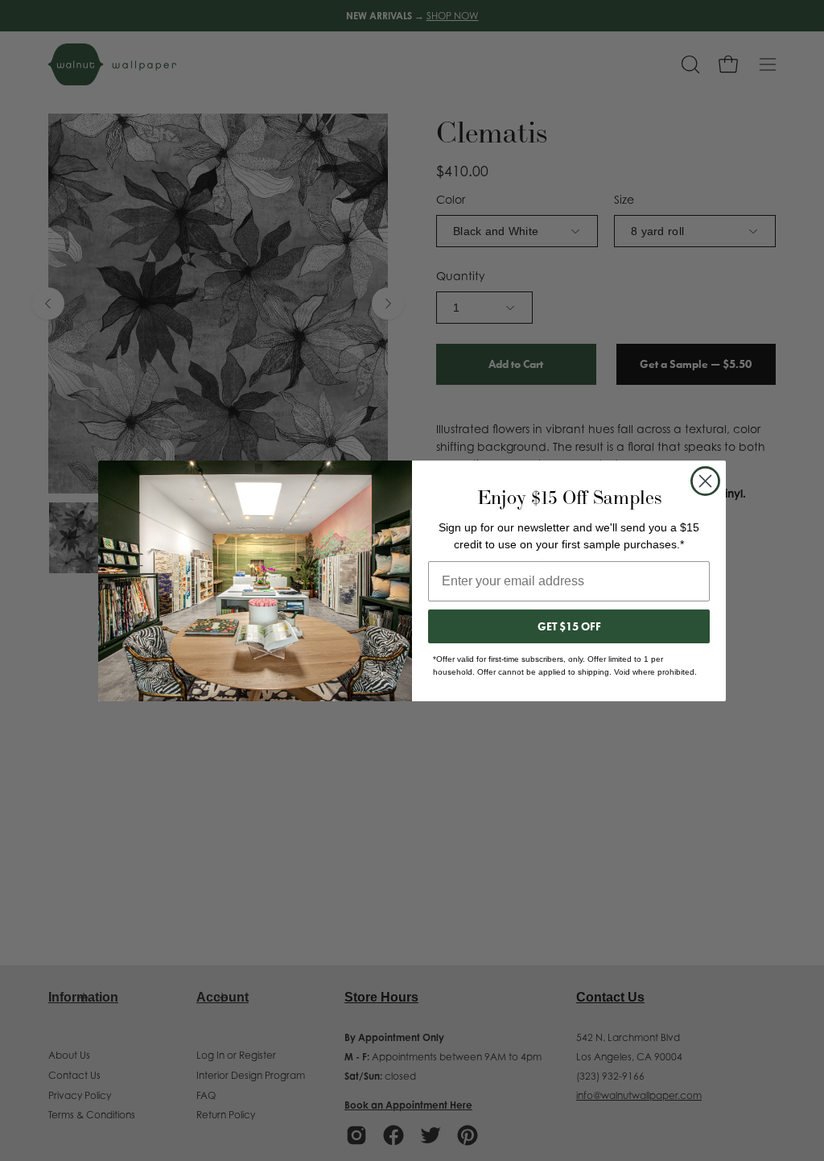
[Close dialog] (705, 481)
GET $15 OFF (569, 626)
